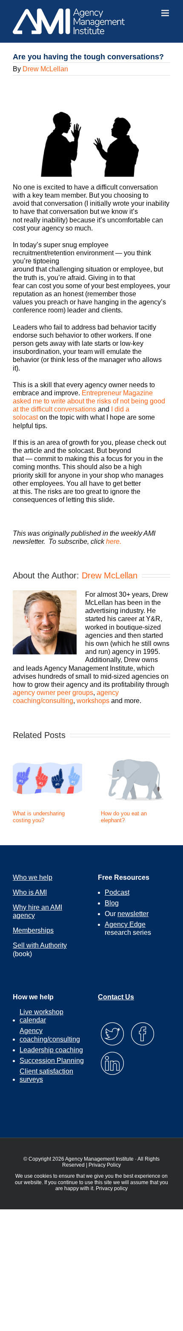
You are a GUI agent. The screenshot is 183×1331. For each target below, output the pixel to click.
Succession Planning (52, 1060)
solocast (25, 417)
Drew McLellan (45, 69)
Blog (112, 903)
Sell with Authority (40, 945)
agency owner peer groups (53, 692)
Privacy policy (112, 1188)
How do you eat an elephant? (124, 816)
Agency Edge (125, 924)
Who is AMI (30, 892)
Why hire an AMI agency (37, 911)
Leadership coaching (51, 1050)
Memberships (33, 930)
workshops (93, 700)
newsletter (133, 913)
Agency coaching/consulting (50, 1034)
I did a (120, 409)
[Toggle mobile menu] (165, 13)
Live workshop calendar (41, 1016)
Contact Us (116, 997)
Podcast (117, 892)
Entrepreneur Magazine (117, 393)
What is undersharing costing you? (39, 816)
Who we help (32, 877)
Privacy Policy (105, 1165)
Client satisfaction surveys (46, 1075)
